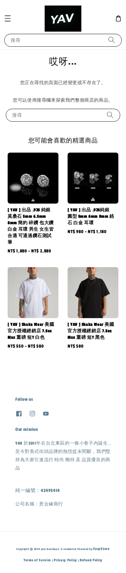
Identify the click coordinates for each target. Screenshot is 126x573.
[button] (7, 18)
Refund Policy (91, 560)
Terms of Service (37, 560)
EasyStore (101, 549)
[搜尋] (111, 40)
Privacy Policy (65, 560)
